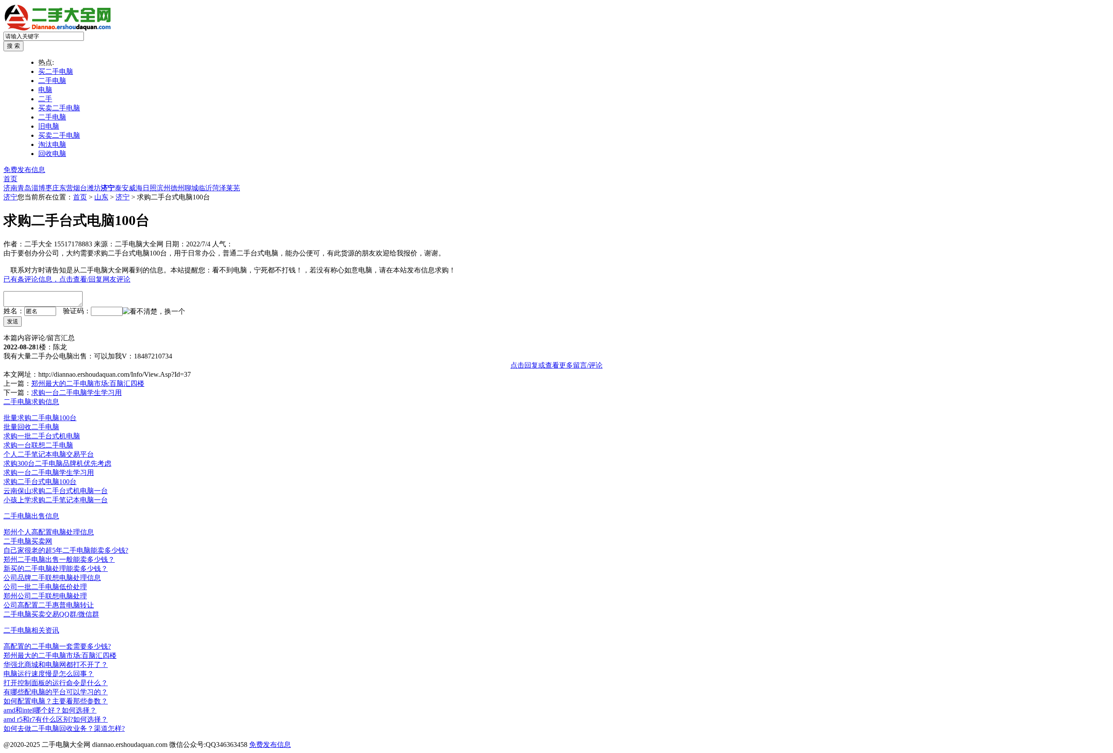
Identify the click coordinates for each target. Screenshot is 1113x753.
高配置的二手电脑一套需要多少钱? (57, 646)
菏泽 (219, 188)
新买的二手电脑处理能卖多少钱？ (55, 568)
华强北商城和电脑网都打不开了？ (55, 664)
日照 (150, 188)
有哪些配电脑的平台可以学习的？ (55, 692)
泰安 (122, 188)
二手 (45, 99)
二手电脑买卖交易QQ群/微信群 (51, 614)
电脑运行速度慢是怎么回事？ (48, 673)
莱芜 (233, 188)
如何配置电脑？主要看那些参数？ (55, 701)
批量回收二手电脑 (31, 427)
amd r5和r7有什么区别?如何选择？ (55, 719)
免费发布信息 (24, 169)
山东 (101, 197)
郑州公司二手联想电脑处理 (45, 596)
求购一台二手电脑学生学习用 (76, 392)
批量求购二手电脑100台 (40, 417)
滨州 (163, 188)
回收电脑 (52, 153)
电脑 (45, 89)
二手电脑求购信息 (31, 401)
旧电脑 (48, 126)
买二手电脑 (55, 71)
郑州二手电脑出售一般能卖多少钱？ (59, 559)
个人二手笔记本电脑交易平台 (48, 454)
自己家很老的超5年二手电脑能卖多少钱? (65, 550)
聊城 (191, 188)
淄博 (38, 188)
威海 (136, 188)
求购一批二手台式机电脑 (41, 436)
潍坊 (94, 188)
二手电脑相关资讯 (31, 630)
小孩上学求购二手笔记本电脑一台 (55, 500)
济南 (10, 188)
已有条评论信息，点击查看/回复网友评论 (66, 279)
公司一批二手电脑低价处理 (45, 586)
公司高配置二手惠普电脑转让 (48, 605)
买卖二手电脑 (59, 108)
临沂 (205, 188)
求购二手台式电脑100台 (40, 481)
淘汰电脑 (52, 144)
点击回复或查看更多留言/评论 (556, 365)
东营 (66, 188)
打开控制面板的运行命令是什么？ (55, 683)
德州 (177, 188)
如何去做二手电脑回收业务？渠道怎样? (64, 728)
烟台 (80, 188)
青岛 (24, 188)
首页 (10, 178)
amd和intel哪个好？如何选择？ (50, 710)
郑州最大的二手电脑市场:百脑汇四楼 (87, 383)
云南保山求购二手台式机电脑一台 (55, 490)
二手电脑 (52, 80)
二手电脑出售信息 (31, 516)
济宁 (108, 188)
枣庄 (52, 188)
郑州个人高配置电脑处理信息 (48, 532)
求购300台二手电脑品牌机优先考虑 (57, 463)
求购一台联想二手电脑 (38, 445)
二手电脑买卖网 (27, 541)
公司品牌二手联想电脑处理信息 (52, 577)
